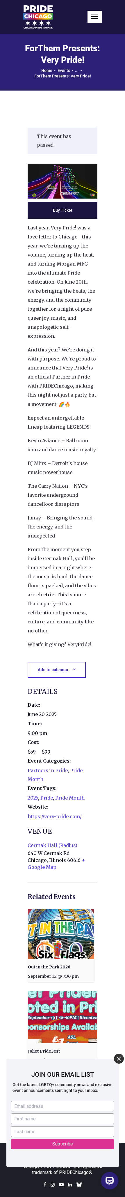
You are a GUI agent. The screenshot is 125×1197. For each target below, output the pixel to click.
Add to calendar (53, 669)
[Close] (119, 1059)
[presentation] (61, 934)
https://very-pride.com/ (55, 816)
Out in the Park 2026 (49, 967)
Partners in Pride (48, 770)
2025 (33, 798)
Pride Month (70, 798)
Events (64, 70)
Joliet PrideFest (44, 1051)
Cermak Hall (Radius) (52, 845)
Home (46, 70)
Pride (46, 798)
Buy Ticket (62, 210)
